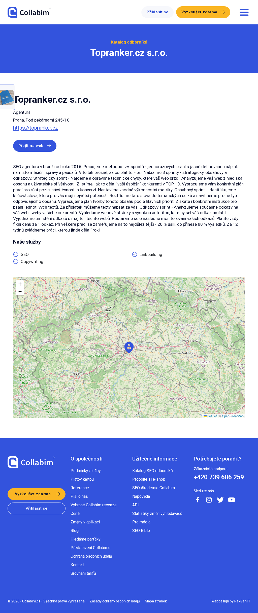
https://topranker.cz (35, 128)
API (135, 505)
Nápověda (141, 496)
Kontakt (77, 564)
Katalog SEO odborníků (152, 470)
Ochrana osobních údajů (91, 556)
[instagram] (209, 500)
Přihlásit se (157, 12)
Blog (75, 530)
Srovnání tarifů (83, 573)
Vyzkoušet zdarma (199, 12)
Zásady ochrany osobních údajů (115, 601)
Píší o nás (79, 496)
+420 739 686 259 (219, 477)
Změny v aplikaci (85, 522)
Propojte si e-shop (148, 479)
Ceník (75, 513)
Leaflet (212, 416)
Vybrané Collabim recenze (94, 505)
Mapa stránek (156, 601)
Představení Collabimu (90, 547)
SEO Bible (141, 530)
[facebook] (197, 500)
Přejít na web (31, 145)
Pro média (141, 522)
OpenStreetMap (233, 416)
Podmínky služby (86, 470)
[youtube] (231, 500)
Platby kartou (82, 479)
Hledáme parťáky (86, 539)
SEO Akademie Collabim (153, 487)
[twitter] (220, 500)
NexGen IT (242, 601)
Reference (80, 487)
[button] (129, 348)
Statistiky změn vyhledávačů (157, 513)
